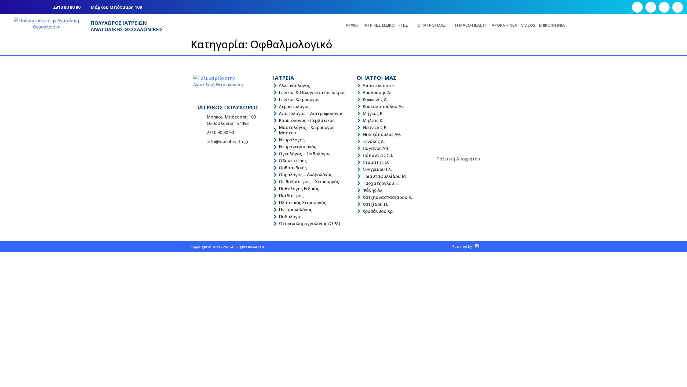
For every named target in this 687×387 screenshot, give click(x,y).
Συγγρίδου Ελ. (377, 169)
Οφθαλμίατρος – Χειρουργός (309, 181)
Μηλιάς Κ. (373, 120)
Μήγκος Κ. (373, 113)
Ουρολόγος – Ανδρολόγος (305, 174)
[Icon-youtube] (664, 7)
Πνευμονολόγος (295, 209)
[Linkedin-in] (677, 7)
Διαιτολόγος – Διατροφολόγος (311, 113)
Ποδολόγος (290, 216)
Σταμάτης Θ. (376, 162)
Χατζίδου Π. (375, 204)
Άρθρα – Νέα (504, 25)
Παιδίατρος (291, 195)
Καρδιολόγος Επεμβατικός (306, 120)
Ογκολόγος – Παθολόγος (304, 153)
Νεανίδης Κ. (375, 127)
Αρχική (353, 25)
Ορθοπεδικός (293, 167)
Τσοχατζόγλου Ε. (381, 183)
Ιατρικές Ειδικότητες (386, 25)
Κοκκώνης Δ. (375, 99)
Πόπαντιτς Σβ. (378, 155)
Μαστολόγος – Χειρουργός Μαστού (306, 130)
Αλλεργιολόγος (294, 85)
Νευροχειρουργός (297, 146)
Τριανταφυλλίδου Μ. (385, 176)
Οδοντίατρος (293, 160)
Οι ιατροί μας (431, 25)
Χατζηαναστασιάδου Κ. (387, 197)
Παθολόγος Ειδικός (299, 188)
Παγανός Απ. (376, 148)
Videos (528, 25)
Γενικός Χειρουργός (299, 99)
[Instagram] (650, 7)
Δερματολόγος (294, 106)
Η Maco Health (471, 25)
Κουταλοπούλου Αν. (384, 106)
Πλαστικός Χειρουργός (302, 202)
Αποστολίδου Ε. (379, 85)
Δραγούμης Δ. (377, 92)
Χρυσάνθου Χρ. (378, 211)
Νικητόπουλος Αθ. (382, 134)
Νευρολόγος (292, 139)
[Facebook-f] (637, 7)
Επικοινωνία (552, 25)
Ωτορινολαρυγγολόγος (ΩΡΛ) (309, 223)
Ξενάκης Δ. (374, 141)
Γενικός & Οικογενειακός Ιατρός (312, 92)
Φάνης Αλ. (373, 190)
